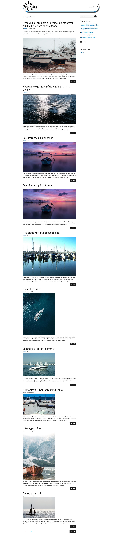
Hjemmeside (92, 7)
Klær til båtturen (32, 289)
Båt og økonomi (32, 493)
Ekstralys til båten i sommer (39, 348)
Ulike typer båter (32, 428)
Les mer (72, 81)
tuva (25, 140)
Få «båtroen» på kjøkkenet (38, 137)
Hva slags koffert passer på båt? (41, 232)
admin (25, 28)
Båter (98, 7)
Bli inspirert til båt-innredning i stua (43, 390)
